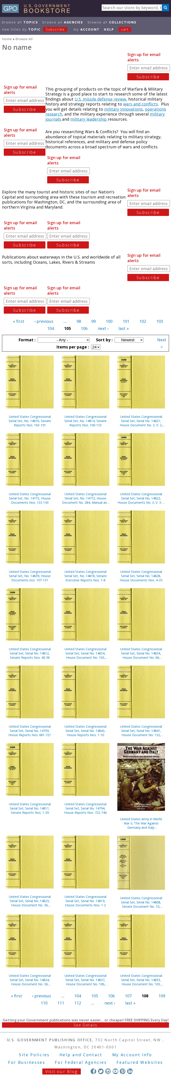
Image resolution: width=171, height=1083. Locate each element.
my (86, 29)
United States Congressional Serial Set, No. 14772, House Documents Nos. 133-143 (30, 498)
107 (128, 995)
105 (94, 995)
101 (126, 321)
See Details (85, 1025)
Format (26, 339)
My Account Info (132, 1054)
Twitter (101, 1071)
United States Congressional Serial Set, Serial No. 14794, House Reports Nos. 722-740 (85, 808)
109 (162, 995)
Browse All (20, 22)
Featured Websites (139, 1062)
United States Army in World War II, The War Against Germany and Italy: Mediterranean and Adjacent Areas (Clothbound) (141, 823)
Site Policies (34, 1054)
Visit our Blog (61, 1071)
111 (60, 1003)
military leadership (89, 119)
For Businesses (26, 1062)
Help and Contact (80, 1054)
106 (84, 328)
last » (123, 328)
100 (109, 321)
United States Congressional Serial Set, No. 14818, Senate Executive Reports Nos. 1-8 (85, 575)
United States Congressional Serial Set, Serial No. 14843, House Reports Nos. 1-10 (85, 730)
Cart (125, 29)
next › (103, 328)
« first (18, 321)
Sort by (104, 339)
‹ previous (43, 321)
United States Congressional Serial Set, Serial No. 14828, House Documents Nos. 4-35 (141, 575)
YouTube (115, 1071)
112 (77, 1003)
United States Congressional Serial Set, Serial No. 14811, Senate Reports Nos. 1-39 (30, 808)
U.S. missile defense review (100, 99)
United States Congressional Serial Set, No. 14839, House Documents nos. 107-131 (30, 575)
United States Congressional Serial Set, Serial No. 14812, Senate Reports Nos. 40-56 (30, 653)
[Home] (38, 11)
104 (50, 328)
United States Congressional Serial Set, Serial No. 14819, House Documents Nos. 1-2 (85, 901)
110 (44, 1003)
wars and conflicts (140, 104)
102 (142, 321)
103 (159, 321)
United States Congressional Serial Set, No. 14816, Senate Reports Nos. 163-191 (30, 420)
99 (93, 321)
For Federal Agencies (81, 1062)
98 (79, 321)
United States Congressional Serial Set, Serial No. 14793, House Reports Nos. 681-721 (29, 730)
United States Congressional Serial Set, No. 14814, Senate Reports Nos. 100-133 (85, 420)
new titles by (33, 29)
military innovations (123, 109)
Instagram (108, 1071)
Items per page (72, 347)
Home (7, 39)
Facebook (93, 1071)
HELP (109, 29)
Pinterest (122, 1071)
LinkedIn (130, 1071)
